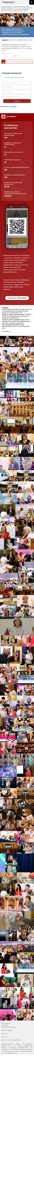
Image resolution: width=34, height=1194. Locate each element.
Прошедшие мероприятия (14, 77)
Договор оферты (7, 1030)
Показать (17, 101)
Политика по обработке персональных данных (8, 1025)
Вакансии (4, 1037)
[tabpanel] (17, 49)
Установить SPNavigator (17, 298)
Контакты (4, 1033)
